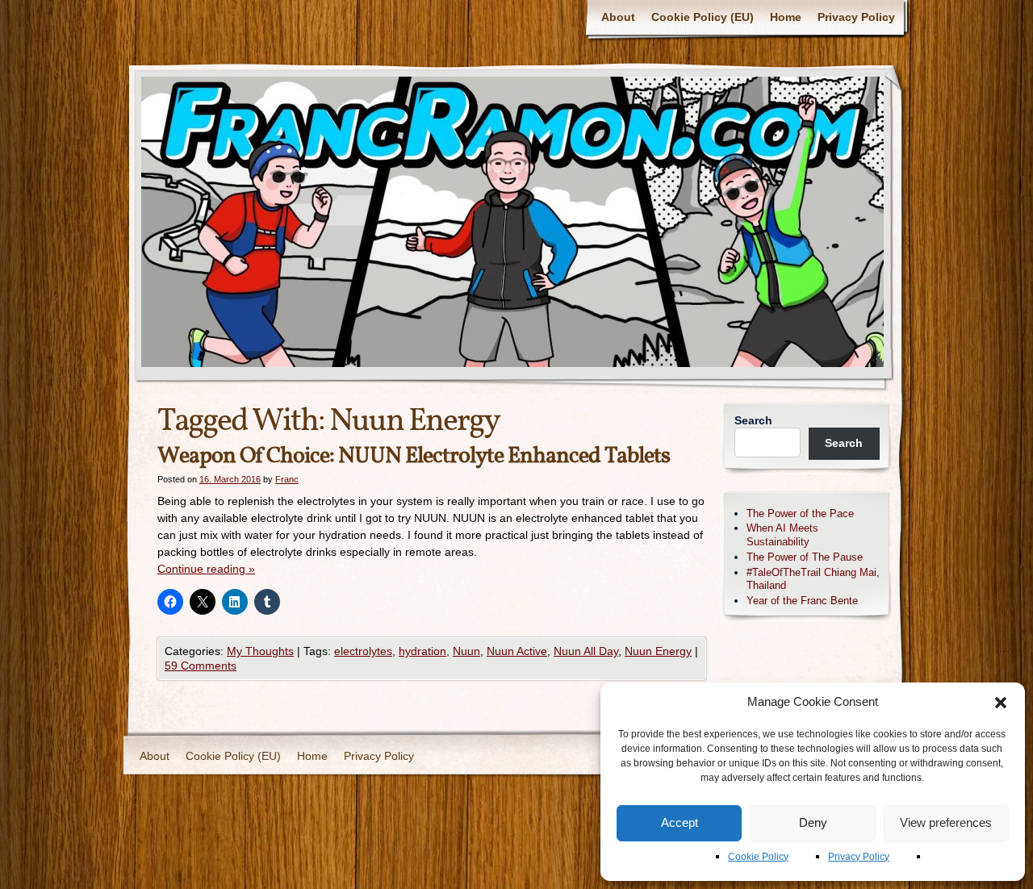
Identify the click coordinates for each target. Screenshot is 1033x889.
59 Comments (200, 665)
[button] (1001, 703)
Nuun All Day (586, 651)
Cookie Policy (758, 856)
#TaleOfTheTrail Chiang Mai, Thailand (813, 579)
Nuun (466, 651)
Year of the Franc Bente (802, 601)
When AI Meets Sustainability (782, 535)
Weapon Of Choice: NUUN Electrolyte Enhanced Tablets (413, 456)
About (618, 16)
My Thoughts (260, 651)
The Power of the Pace (800, 513)
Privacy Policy (858, 856)
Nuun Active (517, 651)
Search (753, 420)
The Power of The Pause (805, 557)
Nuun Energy (658, 651)
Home (785, 16)
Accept (679, 822)
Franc (287, 479)
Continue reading (206, 568)
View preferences (946, 822)
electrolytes (363, 651)
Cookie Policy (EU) (702, 16)
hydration (422, 651)
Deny (813, 822)
